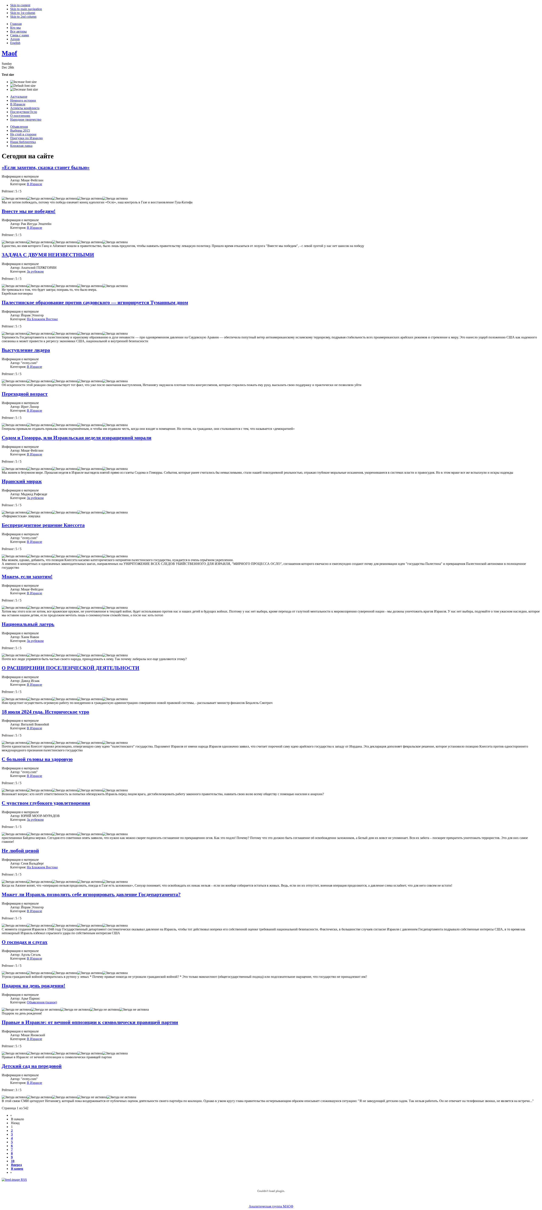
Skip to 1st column (22, 13)
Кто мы (15, 27)
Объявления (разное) (42, 1002)
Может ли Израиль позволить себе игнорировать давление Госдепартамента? (91, 894)
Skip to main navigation (26, 9)
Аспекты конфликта (24, 108)
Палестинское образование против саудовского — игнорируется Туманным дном (95, 302)
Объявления (19, 126)
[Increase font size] (23, 82)
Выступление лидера (26, 350)
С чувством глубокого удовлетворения (46, 803)
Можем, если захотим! (27, 576)
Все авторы (18, 31)
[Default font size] (23, 86)
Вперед (16, 1165)
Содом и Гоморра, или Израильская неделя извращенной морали (76, 437)
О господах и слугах (24, 942)
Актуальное (18, 96)
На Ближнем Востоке (42, 319)
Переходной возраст (25, 394)
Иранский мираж (22, 481)
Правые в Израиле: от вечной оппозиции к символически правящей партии (90, 1022)
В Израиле (17, 104)
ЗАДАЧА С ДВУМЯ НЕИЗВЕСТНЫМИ (48, 255)
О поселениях (20, 115)
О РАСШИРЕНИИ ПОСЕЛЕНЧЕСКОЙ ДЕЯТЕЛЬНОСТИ (70, 668)
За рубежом (35, 271)
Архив (15, 39)
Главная (16, 24)
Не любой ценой (20, 850)
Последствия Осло (23, 112)
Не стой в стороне (23, 134)
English (15, 43)
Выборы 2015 (20, 130)
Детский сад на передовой (32, 1066)
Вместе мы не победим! (28, 211)
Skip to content (20, 5)
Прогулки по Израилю (26, 138)
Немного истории (23, 100)
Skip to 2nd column (23, 16)
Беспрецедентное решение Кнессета (43, 525)
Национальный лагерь (28, 624)
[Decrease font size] (24, 89)
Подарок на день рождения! (33, 985)
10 (12, 1161)
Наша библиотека (23, 142)
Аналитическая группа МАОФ (271, 1206)
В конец (17, 1168)
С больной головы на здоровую (37, 759)
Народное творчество (25, 119)
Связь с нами (19, 35)
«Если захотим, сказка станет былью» (46, 167)
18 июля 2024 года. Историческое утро (45, 712)
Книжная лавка (21, 146)
